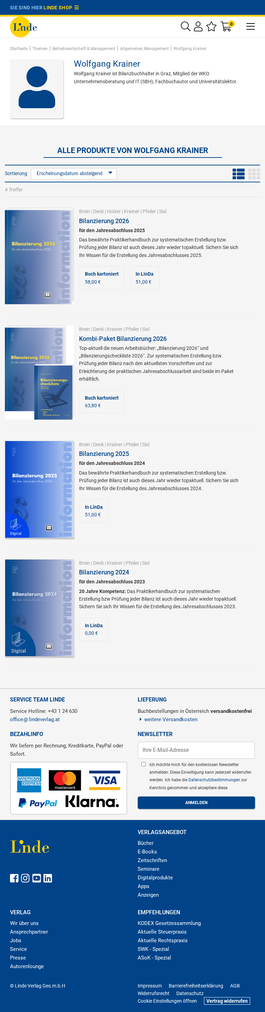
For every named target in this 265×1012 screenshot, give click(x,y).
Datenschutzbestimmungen (214, 779)
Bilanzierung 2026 (104, 221)
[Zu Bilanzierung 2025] (39, 489)
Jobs (15, 940)
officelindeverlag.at (35, 719)
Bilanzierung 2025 (104, 453)
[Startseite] (23, 26)
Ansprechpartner (29, 932)
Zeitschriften (152, 860)
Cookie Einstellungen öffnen (167, 1001)
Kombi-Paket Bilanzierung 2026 (123, 338)
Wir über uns (24, 923)
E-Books (147, 852)
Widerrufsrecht (153, 993)
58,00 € (102, 277)
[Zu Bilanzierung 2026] (39, 255)
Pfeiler (149, 211)
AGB (235, 986)
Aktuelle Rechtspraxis (163, 940)
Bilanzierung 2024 (104, 572)
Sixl (162, 211)
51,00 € (145, 277)
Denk (98, 211)
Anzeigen (148, 895)
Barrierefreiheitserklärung (196, 986)
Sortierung (16, 173)
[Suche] (185, 28)
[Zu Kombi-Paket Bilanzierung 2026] (39, 372)
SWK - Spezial (153, 949)
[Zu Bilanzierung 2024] (39, 607)
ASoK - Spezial (154, 958)
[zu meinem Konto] (198, 28)
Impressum (150, 986)
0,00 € (94, 629)
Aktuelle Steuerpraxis (162, 932)
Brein (84, 211)
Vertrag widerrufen (227, 1001)
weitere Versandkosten (170, 719)
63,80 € (102, 401)
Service (18, 949)
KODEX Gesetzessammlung (169, 923)
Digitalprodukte (155, 878)
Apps (143, 886)
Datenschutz (190, 993)
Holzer (114, 211)
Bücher (146, 843)
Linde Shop (59, 7)
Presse (18, 958)
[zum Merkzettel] (211, 28)
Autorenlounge (27, 966)
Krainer (131, 211)
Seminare (148, 869)
